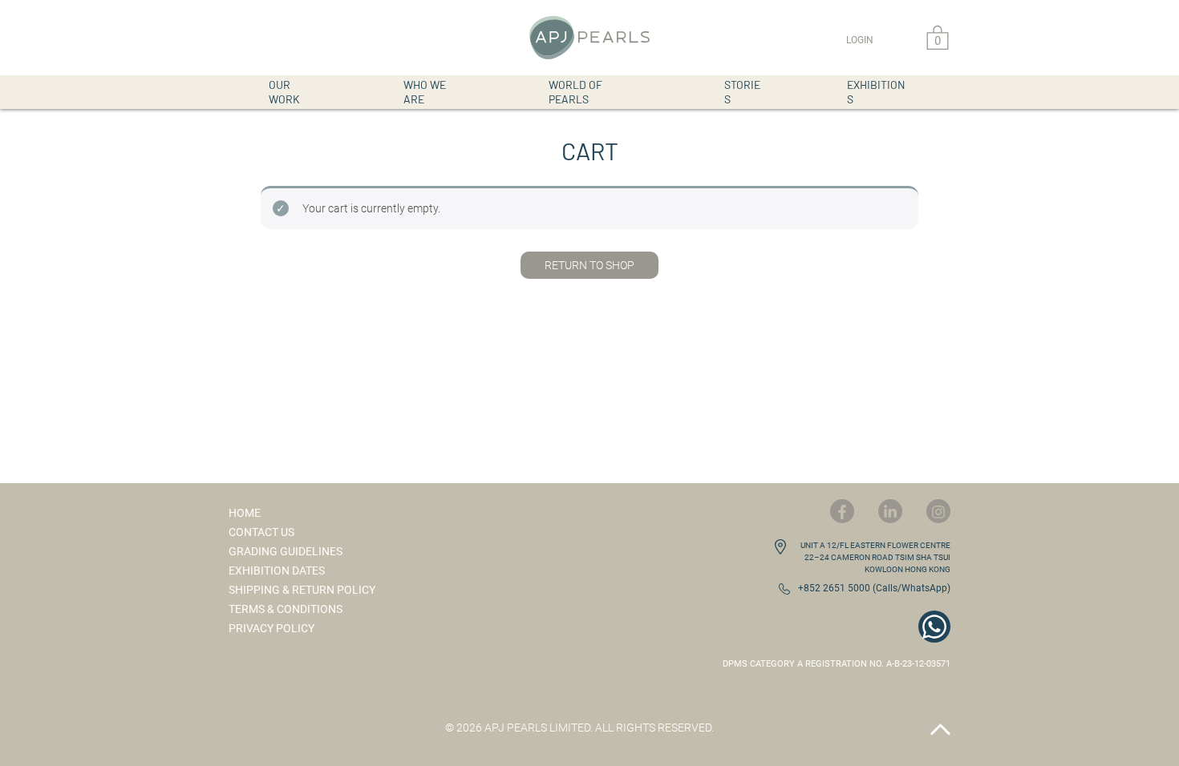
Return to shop (589, 265)
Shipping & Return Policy (302, 589)
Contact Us (261, 532)
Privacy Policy (271, 628)
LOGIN (859, 40)
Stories (742, 92)
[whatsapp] (934, 627)
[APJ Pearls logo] (589, 37)
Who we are (424, 92)
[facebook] (842, 511)
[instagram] (938, 511)
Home (245, 512)
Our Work (284, 92)
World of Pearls (575, 92)
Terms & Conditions (285, 609)
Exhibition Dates (277, 570)
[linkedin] (890, 511)
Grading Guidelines (285, 551)
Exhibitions (876, 92)
